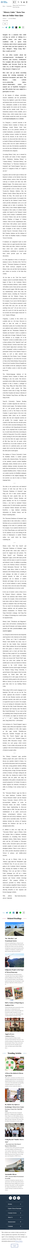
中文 (5, 23)
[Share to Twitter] (16, 27)
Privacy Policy (18, 1241)
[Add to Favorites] (23, 27)
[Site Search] (18, 2)
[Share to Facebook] (13, 27)
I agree (14, 1245)
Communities (9, 6)
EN (15, 2)
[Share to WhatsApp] (9, 27)
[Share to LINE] (19, 27)
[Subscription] (21, 2)
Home (4, 6)
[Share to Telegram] (6, 27)
